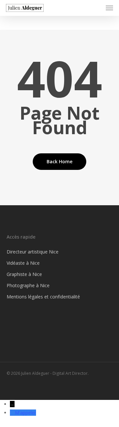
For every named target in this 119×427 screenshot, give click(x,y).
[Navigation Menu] (109, 8)
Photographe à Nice (28, 285)
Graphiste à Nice (24, 274)
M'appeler (25, 412)
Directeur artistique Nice (33, 252)
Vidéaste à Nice (23, 263)
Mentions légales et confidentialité (43, 296)
